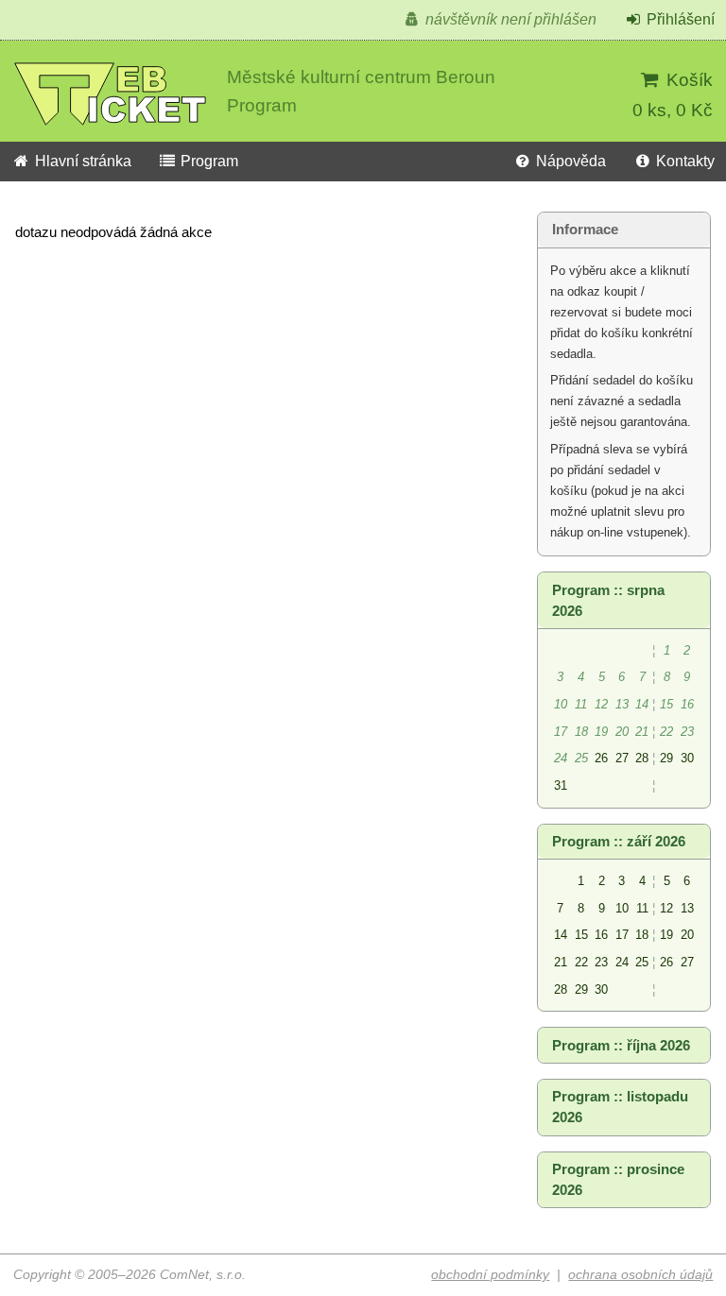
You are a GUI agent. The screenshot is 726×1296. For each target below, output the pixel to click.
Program (207, 161)
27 (622, 758)
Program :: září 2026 (618, 841)
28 (641, 758)
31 (560, 785)
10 (622, 908)
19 (666, 935)
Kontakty (683, 161)
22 (581, 962)
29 (666, 758)
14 (560, 935)
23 (601, 962)
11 (642, 908)
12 (666, 908)
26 (601, 758)
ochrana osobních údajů (640, 1275)
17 (622, 935)
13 (687, 908)
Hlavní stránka (81, 161)
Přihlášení (679, 19)
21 (560, 962)
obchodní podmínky (490, 1275)
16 (601, 935)
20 (687, 935)
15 (581, 935)
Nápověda (569, 161)
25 (641, 962)
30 (687, 758)
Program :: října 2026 (621, 1045)
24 (622, 962)
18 (641, 935)
